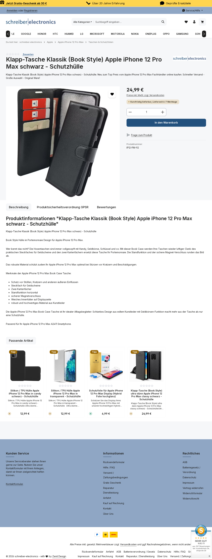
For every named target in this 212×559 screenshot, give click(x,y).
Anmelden (12, 10)
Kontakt (107, 508)
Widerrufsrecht (191, 498)
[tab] (18, 207)
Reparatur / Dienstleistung (140, 556)
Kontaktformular (14, 484)
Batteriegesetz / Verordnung (191, 469)
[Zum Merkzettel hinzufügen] (112, 94)
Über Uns (108, 513)
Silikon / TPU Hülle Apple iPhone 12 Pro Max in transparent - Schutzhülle (65, 393)
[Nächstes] (204, 34)
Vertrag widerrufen (193, 488)
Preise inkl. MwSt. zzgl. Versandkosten (145, 95)
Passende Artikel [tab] (21, 340)
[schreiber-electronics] (189, 63)
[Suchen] (163, 22)
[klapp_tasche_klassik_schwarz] (63, 143)
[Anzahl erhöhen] (162, 112)
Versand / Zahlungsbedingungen (115, 475)
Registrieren (30, 10)
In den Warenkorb (166, 122)
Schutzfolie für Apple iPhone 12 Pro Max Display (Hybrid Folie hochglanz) (106, 393)
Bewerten (28, 54)
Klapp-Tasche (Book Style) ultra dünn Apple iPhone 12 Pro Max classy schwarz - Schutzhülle (146, 395)
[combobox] (126, 22)
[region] (63, 143)
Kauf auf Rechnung (113, 503)
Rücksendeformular (114, 462)
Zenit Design (59, 556)
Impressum (188, 482)
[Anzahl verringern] (130, 112)
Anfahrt (107, 497)
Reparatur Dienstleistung (110, 490)
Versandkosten (128, 544)
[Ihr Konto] (194, 22)
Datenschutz (189, 477)
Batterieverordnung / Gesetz (139, 551)
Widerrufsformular (192, 493)
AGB (185, 462)
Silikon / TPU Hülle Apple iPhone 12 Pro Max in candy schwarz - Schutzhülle (25, 393)
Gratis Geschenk (112, 482)
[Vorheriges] (8, 34)
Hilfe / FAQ (109, 467)
